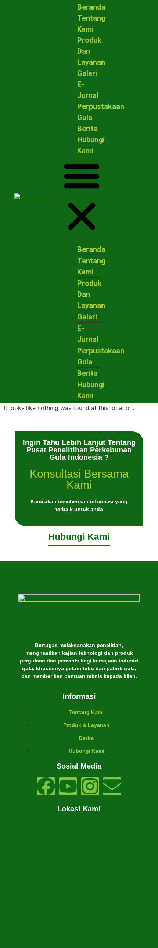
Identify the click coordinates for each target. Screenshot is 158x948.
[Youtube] (68, 786)
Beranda (91, 7)
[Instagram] (90, 786)
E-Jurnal (87, 334)
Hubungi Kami (91, 390)
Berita (87, 128)
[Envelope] (112, 786)
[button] (81, 197)
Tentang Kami (91, 266)
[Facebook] (46, 786)
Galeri (87, 73)
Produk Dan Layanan (91, 294)
